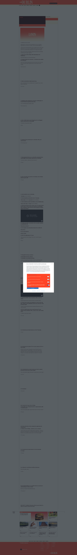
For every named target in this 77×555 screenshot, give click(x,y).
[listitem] (38, 274)
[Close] (52, 264)
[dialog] (38, 277)
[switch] (48, 276)
